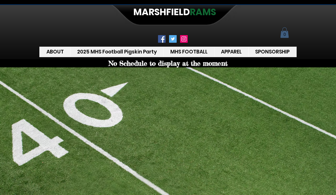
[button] (284, 32)
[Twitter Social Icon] (173, 39)
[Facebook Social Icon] (162, 39)
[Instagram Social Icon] (184, 39)
